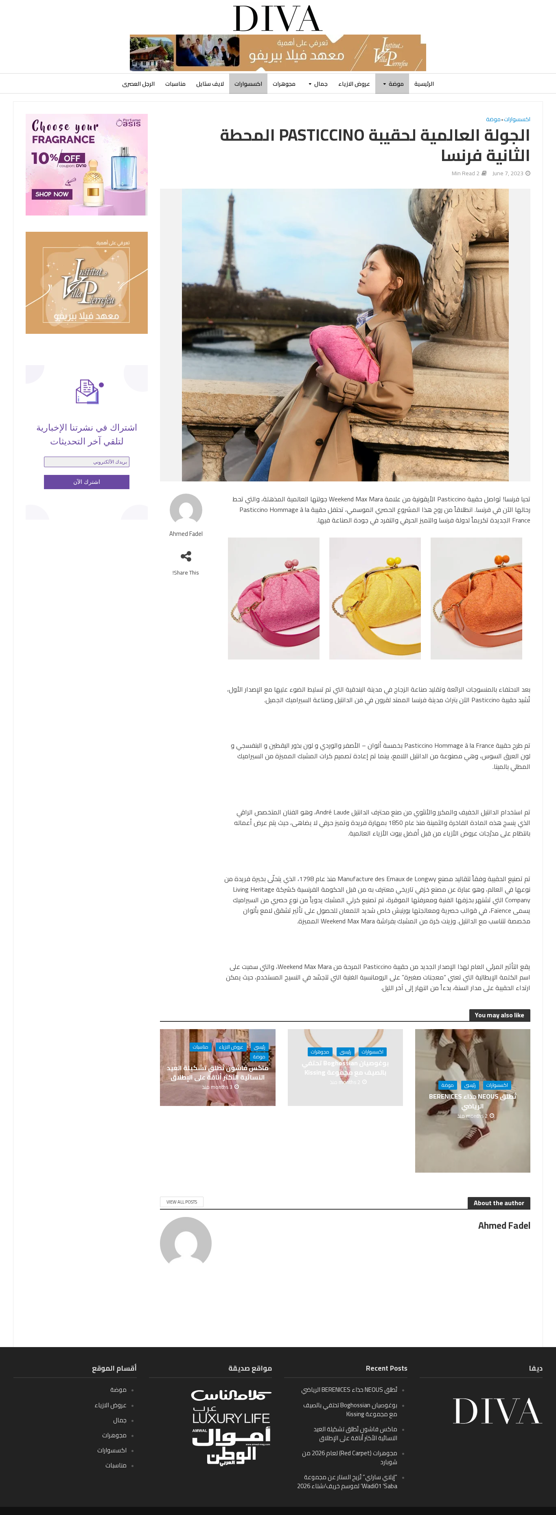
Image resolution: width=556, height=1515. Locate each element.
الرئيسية (424, 83)
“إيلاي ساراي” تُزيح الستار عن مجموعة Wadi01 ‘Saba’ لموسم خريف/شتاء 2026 (347, 1481)
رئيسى (470, 1085)
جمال (321, 83)
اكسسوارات (248, 83)
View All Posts (181, 1202)
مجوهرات (284, 83)
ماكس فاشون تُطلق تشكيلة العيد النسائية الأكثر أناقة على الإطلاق (218, 1072)
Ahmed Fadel (186, 534)
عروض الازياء (354, 83)
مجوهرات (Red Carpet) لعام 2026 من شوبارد (349, 1457)
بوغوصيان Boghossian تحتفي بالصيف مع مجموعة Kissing (345, 1067)
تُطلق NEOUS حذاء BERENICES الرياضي (473, 1101)
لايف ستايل (210, 83)
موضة (396, 83)
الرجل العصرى (138, 83)
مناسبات (175, 83)
